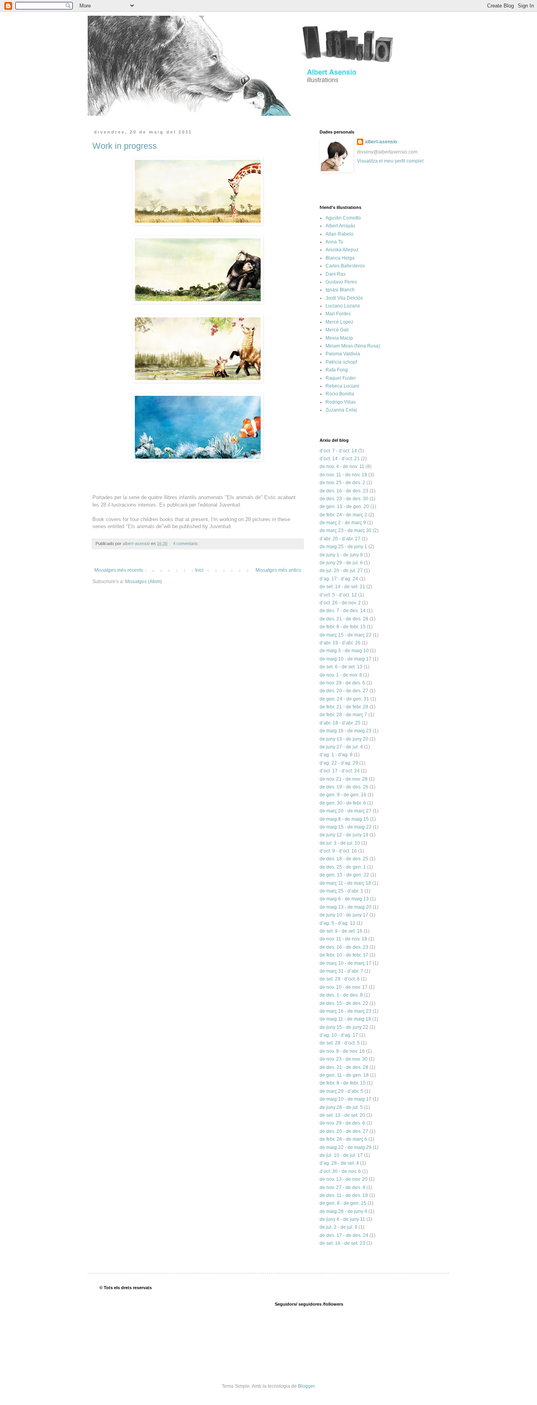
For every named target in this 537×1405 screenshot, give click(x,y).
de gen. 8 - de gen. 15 (343, 1203)
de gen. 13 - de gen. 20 (344, 506)
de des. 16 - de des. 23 (344, 491)
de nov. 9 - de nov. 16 (342, 1051)
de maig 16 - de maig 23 (345, 731)
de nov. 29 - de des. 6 (342, 683)
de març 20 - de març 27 (345, 811)
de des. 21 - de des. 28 (344, 619)
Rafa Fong (337, 370)
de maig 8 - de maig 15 (344, 819)
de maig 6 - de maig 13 (344, 899)
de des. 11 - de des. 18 (344, 1195)
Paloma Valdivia (343, 354)
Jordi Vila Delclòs (344, 298)
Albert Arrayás (340, 226)
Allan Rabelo (339, 234)
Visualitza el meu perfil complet (390, 161)
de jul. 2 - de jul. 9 (338, 1227)
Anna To (334, 242)
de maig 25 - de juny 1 (343, 546)
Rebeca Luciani (342, 386)
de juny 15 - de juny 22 (344, 1027)
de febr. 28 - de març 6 (343, 1139)
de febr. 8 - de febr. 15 (343, 626)
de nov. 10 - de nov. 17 (344, 987)
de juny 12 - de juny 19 (344, 835)
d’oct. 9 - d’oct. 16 (338, 851)
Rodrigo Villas (341, 402)
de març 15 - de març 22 (345, 635)
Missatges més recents (118, 570)
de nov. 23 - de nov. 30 (344, 1059)
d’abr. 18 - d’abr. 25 (340, 723)
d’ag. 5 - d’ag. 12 (337, 923)
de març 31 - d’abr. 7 (341, 971)
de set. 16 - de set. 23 (342, 1243)
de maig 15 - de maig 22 (345, 827)
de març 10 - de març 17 (345, 963)
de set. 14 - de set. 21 (342, 586)
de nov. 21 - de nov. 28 (344, 779)
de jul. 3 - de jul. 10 (340, 843)
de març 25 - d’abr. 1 (341, 891)
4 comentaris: (186, 543)
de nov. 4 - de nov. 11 (342, 466)
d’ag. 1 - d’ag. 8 (336, 754)
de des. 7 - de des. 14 (343, 610)
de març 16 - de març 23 (345, 1011)
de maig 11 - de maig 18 (345, 1019)
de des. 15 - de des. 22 (344, 1003)
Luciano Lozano (343, 306)
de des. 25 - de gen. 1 (343, 867)
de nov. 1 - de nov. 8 (341, 675)
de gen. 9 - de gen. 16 (343, 795)
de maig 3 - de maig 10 (344, 650)
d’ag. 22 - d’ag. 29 (339, 763)
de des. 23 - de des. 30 (344, 498)
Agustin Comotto (343, 218)
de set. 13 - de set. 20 (342, 1115)
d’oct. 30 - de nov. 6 (340, 1171)
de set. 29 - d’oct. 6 (340, 979)
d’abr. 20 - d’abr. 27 (340, 539)
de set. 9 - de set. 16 (341, 931)
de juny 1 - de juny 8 (341, 555)
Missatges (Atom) (143, 581)
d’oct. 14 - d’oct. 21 (340, 458)
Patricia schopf (341, 362)
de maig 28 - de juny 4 (343, 1211)
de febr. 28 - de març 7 (343, 714)
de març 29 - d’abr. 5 (341, 1091)
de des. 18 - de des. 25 (344, 859)
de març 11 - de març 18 (345, 883)
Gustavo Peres (341, 282)
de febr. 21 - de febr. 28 (344, 707)
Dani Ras (336, 274)
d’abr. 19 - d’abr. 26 (340, 643)
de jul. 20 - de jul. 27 (341, 570)
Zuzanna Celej (341, 410)
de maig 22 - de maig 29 (345, 1147)
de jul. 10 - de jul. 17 (341, 1155)
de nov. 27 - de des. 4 (342, 1187)
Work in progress (124, 146)
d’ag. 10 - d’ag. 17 (339, 1035)
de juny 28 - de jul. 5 (341, 1107)
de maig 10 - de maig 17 (345, 659)
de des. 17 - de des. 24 (344, 1235)
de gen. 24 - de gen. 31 (344, 699)
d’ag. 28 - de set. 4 (339, 1163)
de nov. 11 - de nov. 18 (343, 474)
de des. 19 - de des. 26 (344, 787)
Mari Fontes (338, 313)
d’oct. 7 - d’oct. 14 (338, 451)
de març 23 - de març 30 (345, 530)
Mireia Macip (339, 338)
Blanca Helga (340, 258)
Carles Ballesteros (345, 266)
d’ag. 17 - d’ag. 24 (339, 579)
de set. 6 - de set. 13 (341, 667)
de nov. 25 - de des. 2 (342, 482)
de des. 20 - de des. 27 (344, 690)
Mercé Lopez (339, 322)
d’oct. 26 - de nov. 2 (340, 603)
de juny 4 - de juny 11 (342, 1219)
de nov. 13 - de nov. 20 (344, 1179)
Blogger (306, 1386)
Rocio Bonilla (340, 394)
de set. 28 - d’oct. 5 (340, 1043)
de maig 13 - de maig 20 (345, 907)
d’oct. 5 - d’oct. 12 (338, 595)
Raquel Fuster (341, 378)
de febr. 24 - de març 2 (343, 515)
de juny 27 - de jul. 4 (341, 747)
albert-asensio (381, 142)
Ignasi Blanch (340, 290)
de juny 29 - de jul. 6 (341, 562)
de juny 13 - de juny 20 (344, 739)
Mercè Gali (337, 330)
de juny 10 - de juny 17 (344, 915)
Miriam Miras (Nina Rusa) (353, 346)
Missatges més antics (278, 570)
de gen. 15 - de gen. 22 (344, 875)
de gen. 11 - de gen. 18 (344, 1075)
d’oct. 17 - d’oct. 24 (340, 771)
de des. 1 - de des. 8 (341, 995)
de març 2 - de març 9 (343, 522)
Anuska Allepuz (342, 249)
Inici (199, 570)
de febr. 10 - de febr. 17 (344, 955)
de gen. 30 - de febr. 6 (343, 803)
